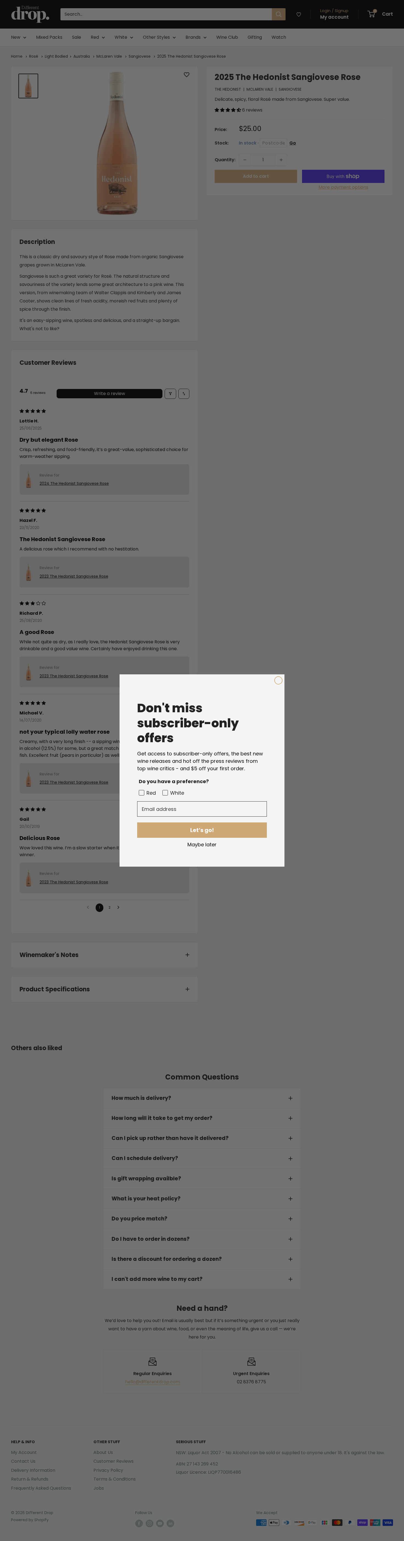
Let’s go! (202, 830)
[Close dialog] (278, 680)
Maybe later (202, 844)
